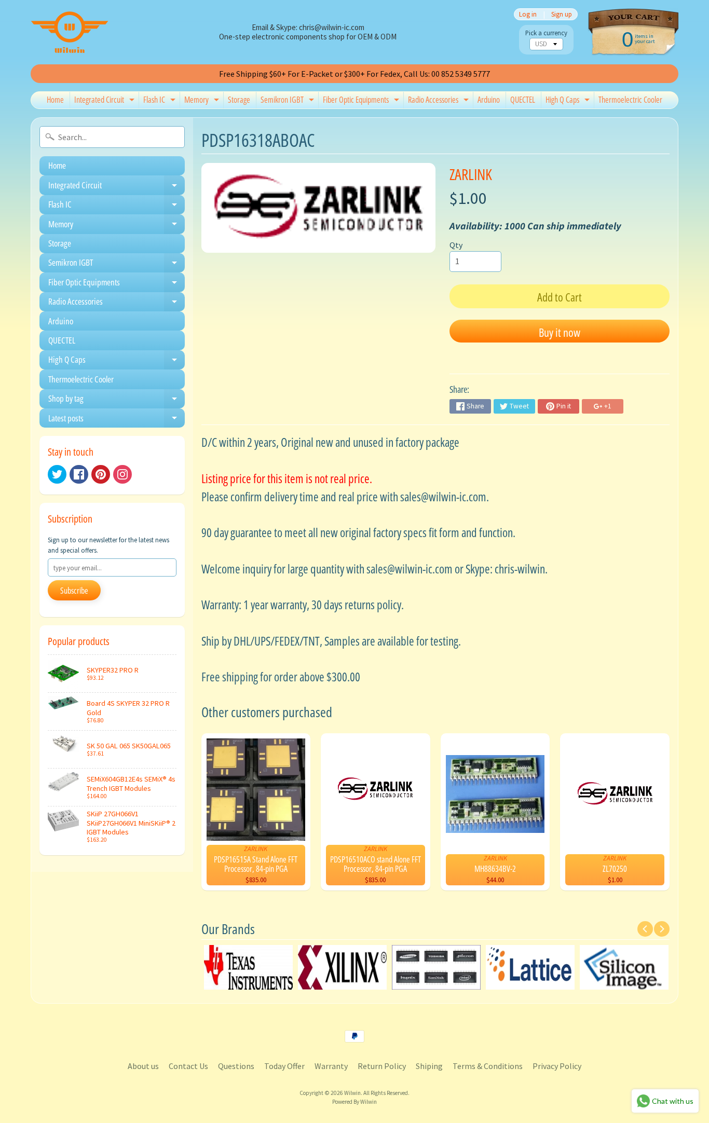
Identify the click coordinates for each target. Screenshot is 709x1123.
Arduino (489, 99)
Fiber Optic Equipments (362, 101)
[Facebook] (79, 474)
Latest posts (116, 420)
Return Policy (382, 1066)
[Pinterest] (100, 474)
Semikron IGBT (289, 101)
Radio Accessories (439, 101)
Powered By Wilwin (354, 1101)
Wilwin (352, 1093)
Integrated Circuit (105, 101)
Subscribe (74, 590)
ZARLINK (470, 174)
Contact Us (188, 1066)
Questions (236, 1066)
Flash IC (160, 101)
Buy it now (559, 332)
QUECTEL (522, 99)
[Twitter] (57, 474)
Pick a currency (546, 33)
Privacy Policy (557, 1066)
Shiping (429, 1066)
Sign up (561, 14)
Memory (203, 101)
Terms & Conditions (488, 1066)
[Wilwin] (69, 32)
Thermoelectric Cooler (630, 99)
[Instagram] (122, 474)
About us (143, 1066)
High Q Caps (569, 101)
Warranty (331, 1066)
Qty (455, 245)
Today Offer (284, 1066)
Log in (528, 14)
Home (55, 99)
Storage (239, 99)
